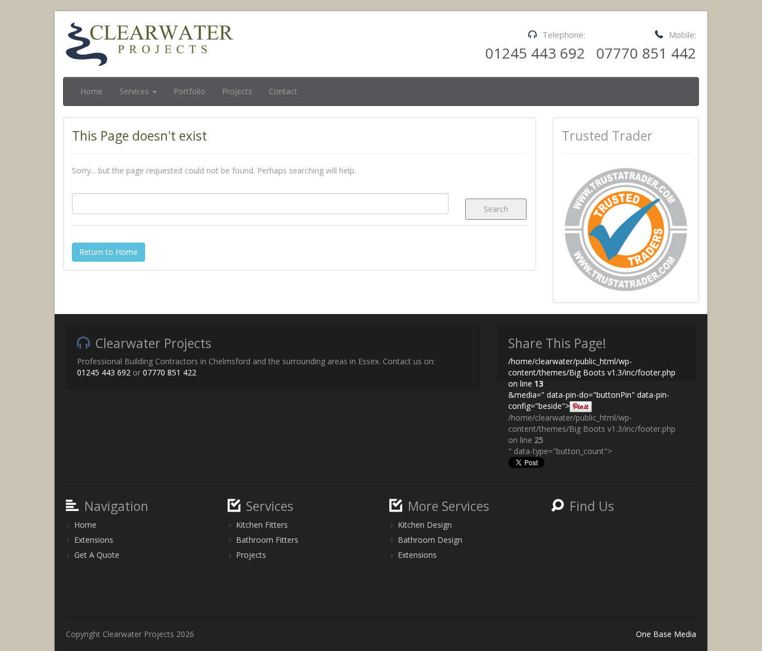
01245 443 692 (535, 53)
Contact (283, 91)
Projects (237, 91)
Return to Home (108, 252)
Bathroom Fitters (267, 539)
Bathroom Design (430, 539)
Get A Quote (96, 554)
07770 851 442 (646, 53)
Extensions (93, 539)
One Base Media (666, 634)
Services (135, 91)
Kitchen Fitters (262, 524)
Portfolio (189, 91)
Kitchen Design (425, 524)
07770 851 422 (169, 372)
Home (91, 91)
